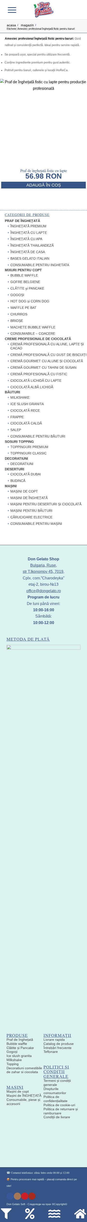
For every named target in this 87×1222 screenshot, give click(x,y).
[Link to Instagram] (17, 1196)
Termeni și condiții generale (57, 1083)
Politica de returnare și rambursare (61, 1111)
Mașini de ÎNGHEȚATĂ (24, 1095)
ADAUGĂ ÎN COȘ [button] (43, 185)
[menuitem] (21, 9)
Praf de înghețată (20, 1039)
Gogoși (12, 1052)
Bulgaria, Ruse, (43, 565)
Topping (13, 1064)
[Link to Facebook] (10, 1196)
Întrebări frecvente (58, 1048)
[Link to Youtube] (32, 1196)
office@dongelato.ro (43, 591)
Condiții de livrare (57, 1117)
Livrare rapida (54, 1039)
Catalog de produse (59, 1044)
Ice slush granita (19, 1056)
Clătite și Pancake (20, 1048)
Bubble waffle (17, 1044)
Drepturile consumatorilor (55, 1091)
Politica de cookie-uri (59, 1105)
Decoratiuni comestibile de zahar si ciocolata (24, 1070)
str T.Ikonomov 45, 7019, (43, 571)
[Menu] (14, 9)
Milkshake (14, 1060)
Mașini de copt (18, 1091)
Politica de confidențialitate (55, 1099)
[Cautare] (21, 9)
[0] (74, 9)
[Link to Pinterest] (24, 1196)
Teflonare (51, 1052)
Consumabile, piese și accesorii (23, 1102)
